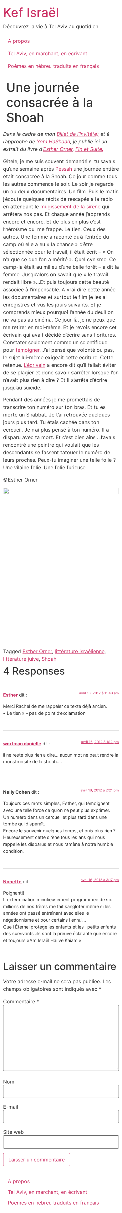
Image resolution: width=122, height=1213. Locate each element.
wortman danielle (22, 743)
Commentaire (21, 1001)
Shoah (49, 659)
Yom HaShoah (53, 141)
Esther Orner (58, 149)
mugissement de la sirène (70, 206)
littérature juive (21, 659)
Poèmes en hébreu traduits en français (53, 66)
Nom (8, 1081)
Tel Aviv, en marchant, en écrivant (47, 53)
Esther (10, 694)
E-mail (10, 1106)
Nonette (12, 881)
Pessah (63, 169)
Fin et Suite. (89, 149)
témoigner (27, 350)
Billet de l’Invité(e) (78, 134)
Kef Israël (31, 12)
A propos (19, 41)
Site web (13, 1131)
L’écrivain (34, 365)
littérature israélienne (79, 651)
